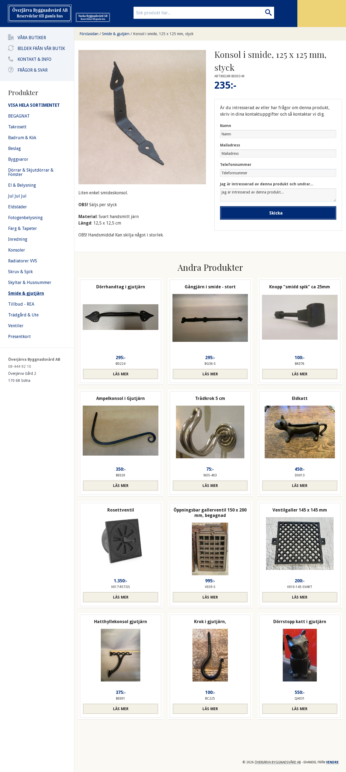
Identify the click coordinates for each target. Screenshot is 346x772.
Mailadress (230, 145)
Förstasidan (88, 34)
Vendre (332, 762)
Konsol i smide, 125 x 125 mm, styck (163, 34)
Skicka (276, 213)
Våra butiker (32, 37)
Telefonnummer (235, 164)
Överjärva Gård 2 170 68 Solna (22, 377)
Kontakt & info (34, 59)
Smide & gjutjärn (115, 34)
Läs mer (120, 374)
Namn (225, 125)
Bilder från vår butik (41, 48)
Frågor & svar (33, 70)
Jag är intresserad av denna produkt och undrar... (266, 184)
